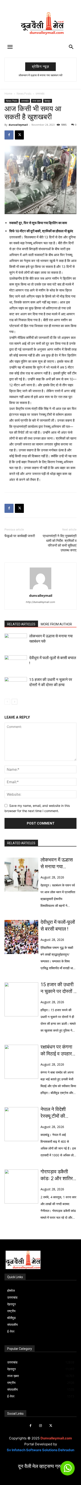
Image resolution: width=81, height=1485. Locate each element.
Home (8, 93)
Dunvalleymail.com (56, 1438)
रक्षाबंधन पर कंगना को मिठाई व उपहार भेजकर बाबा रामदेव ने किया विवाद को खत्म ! (56, 1050)
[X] (19, 134)
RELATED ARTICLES (21, 624)
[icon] (67, 1470)
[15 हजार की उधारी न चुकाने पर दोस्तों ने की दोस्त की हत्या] (15, 685)
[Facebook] (9, 134)
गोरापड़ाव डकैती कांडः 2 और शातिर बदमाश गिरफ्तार (56, 1175)
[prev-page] (7, 702)
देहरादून (48, 100)
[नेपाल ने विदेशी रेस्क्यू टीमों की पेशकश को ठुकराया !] (21, 1124)
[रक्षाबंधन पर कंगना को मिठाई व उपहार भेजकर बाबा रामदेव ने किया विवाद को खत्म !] (21, 1062)
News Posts (24, 93)
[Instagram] (41, 1426)
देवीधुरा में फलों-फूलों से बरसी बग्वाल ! (57, 925)
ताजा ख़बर (36, 100)
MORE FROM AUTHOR (56, 624)
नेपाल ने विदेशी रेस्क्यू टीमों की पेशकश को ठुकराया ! (58, 1113)
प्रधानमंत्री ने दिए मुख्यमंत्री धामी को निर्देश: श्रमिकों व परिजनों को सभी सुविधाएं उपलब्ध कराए (59, 543)
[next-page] (14, 702)
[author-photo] (40, 589)
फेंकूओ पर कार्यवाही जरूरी (19, 536)
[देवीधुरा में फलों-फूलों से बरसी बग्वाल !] (15, 663)
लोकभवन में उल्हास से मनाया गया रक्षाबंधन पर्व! (41, 75)
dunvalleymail (18, 124)
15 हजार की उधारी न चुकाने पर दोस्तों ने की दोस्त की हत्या (58, 988)
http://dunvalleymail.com (40, 602)
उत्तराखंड (40, 93)
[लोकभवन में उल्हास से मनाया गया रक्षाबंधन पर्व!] (15, 641)
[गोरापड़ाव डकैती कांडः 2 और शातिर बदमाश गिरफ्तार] (21, 1186)
